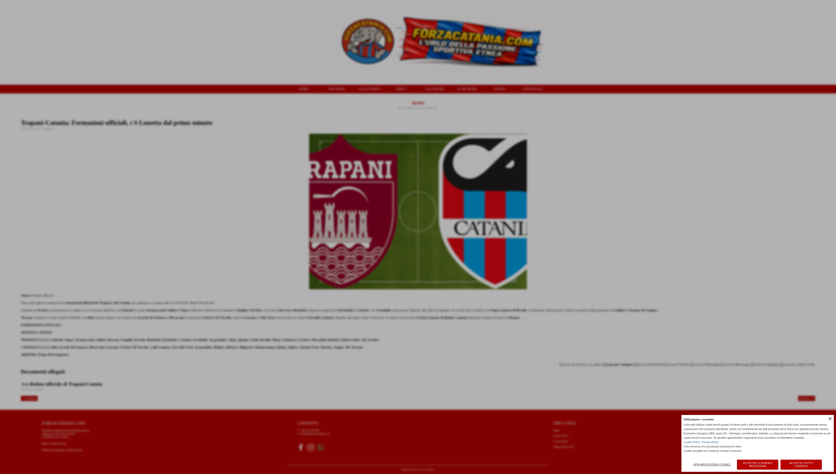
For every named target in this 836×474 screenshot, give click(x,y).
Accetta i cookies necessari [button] (757, 465)
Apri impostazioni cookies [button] (712, 464)
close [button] (830, 418)
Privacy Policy (710, 442)
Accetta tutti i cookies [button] (801, 465)
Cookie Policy (692, 442)
